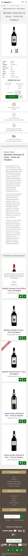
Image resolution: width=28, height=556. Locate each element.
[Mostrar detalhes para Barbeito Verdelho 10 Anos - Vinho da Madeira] (14, 316)
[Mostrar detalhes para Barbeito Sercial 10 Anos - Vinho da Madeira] (14, 357)
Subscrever (8, 520)
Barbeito (13, 61)
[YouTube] (17, 550)
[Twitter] (8, 550)
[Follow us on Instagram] (21, 550)
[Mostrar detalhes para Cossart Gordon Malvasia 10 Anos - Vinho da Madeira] (14, 441)
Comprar (12, 96)
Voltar (3, 5)
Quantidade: (11, 92)
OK (14, 282)
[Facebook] (12, 550)
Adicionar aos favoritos (20, 97)
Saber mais (14, 284)
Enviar (22, 516)
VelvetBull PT (14, 64)
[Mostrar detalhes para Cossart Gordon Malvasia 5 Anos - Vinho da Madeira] (14, 399)
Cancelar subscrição (19, 520)
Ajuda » (14, 109)
